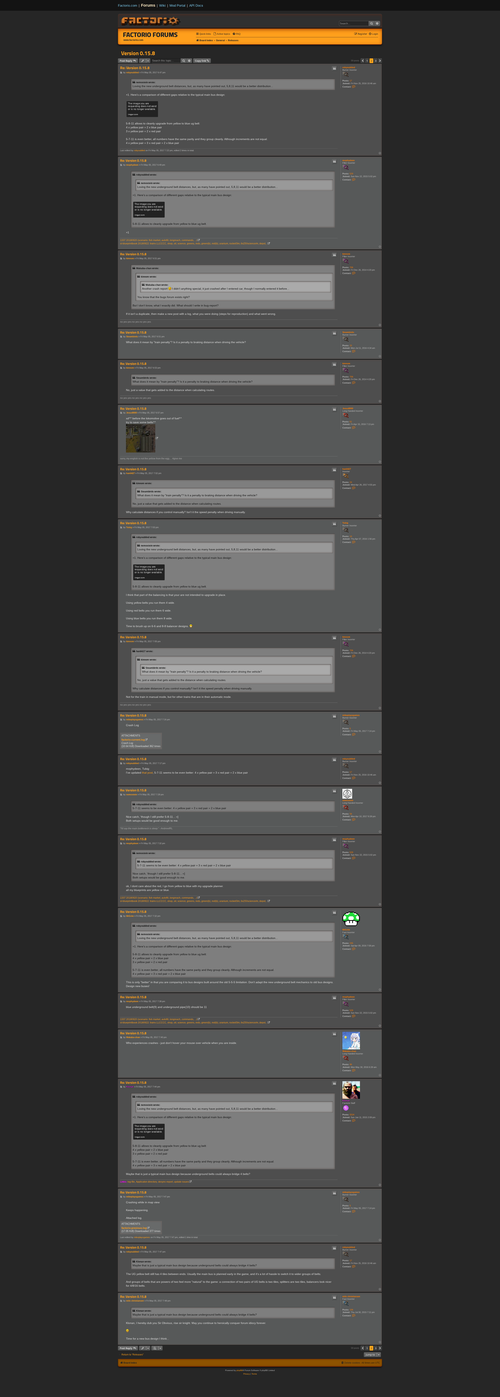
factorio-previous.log (134, 1228)
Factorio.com (127, 5)
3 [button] (375, 60)
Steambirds (348, 332)
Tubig (345, 523)
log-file (131, 1181)
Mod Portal (177, 5)
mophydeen (348, 160)
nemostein (347, 800)
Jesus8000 (347, 408)
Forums (148, 5)
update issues (181, 1181)
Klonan (346, 1100)
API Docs (196, 5)
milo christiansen (351, 1296)
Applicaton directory (146, 1181)
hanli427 (346, 469)
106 (351, 1310)
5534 (352, 1114)
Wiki (162, 5)
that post (147, 772)
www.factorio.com (133, 40)
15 (351, 345)
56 (351, 814)
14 (351, 536)
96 (351, 1064)
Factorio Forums (150, 34)
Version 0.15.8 (138, 53)
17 (351, 80)
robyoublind (348, 67)
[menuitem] (221, 34)
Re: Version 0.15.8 (135, 68)
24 (351, 482)
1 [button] (367, 60)
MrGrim (346, 929)
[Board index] (151, 20)
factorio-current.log (133, 739)
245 (351, 943)
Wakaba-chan (349, 1051)
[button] (363, 60)
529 (351, 173)
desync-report (165, 1181)
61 (351, 421)
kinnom (346, 254)
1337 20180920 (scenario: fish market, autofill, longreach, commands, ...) (158, 240)
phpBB (240, 1370)
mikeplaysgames (351, 715)
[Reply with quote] (334, 68)
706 (351, 267)
